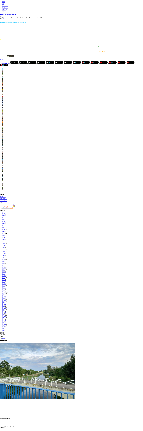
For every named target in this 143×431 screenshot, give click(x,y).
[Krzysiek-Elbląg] (72, 186)
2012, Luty (3, 321)
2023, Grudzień (3, 233)
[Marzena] (72, 171)
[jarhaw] (72, 102)
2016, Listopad (3, 283)
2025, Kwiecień (4, 222)
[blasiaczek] (72, 96)
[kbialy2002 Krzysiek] (14, 63)
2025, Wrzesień (3, 219)
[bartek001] (72, 86)
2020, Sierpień (3, 255)
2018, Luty (3, 273)
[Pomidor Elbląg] (72, 158)
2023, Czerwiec (4, 237)
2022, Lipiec (3, 244)
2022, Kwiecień (4, 246)
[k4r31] (72, 127)
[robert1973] (72, 75)
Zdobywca (2, 197)
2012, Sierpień (3, 317)
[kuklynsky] (72, 91)
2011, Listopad (3, 323)
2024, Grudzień (3, 225)
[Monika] (72, 167)
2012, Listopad (3, 315)
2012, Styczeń (3, 322)
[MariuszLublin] (72, 153)
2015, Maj (3, 295)
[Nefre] (72, 138)
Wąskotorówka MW (4, 9)
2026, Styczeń (3, 216)
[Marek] (72, 175)
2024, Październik (4, 226)
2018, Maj (3, 271)
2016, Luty (3, 289)
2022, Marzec (3, 247)
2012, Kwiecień (4, 320)
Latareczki (3, 4)
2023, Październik (4, 234)
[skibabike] (72, 69)
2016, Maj (3, 287)
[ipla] (72, 140)
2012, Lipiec (3, 318)
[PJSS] (72, 149)
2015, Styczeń (3, 298)
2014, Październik (4, 300)
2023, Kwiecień (4, 238)
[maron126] (72, 151)
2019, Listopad (3, 259)
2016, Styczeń (3, 290)
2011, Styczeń (3, 330)
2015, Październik (4, 292)
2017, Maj (3, 279)
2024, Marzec (3, 231)
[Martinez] (72, 107)
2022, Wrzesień (3, 243)
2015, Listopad (3, 291)
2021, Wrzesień (3, 251)
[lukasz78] (72, 120)
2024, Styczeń (3, 232)
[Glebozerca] (72, 111)
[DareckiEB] (72, 84)
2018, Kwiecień (4, 272)
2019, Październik (4, 260)
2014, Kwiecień (4, 304)
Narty (2, 5)
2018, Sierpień (3, 269)
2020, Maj (3, 257)
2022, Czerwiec (4, 245)
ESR (0, 47)
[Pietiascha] (72, 166)
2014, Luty (3, 305)
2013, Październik (4, 308)
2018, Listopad (3, 267)
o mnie (3, 18)
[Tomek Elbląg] (72, 155)
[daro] (72, 95)
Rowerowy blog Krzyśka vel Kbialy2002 (8, 14)
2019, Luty (3, 265)
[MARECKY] (72, 82)
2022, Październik (4, 242)
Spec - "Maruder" (3, 199)
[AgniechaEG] (72, 115)
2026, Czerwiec (4, 213)
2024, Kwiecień (4, 230)
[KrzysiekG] (72, 146)
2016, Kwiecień (4, 288)
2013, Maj (3, 311)
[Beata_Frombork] (72, 191)
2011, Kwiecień (4, 328)
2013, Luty (3, 313)
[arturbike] (72, 104)
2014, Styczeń (3, 306)
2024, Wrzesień (3, 227)
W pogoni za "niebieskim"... (5, 8)
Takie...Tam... (3, 7)
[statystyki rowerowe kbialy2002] (5, 63)
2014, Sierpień (3, 301)
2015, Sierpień (3, 293)
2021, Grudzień (3, 249)
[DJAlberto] (72, 98)
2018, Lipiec (3, 270)
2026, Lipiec (3, 212)
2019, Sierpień (3, 261)
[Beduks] (72, 147)
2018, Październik (4, 268)
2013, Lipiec (3, 310)
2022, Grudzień (3, 241)
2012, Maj (3, 319)
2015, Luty (3, 297)
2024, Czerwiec (4, 229)
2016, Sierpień (3, 285)
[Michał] (72, 184)
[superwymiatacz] (72, 124)
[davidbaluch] (72, 126)
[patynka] (72, 189)
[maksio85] (72, 131)
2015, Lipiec (3, 294)
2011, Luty (3, 329)
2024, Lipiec (3, 228)
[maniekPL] (72, 87)
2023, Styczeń (3, 240)
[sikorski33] (72, 116)
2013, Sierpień (3, 309)
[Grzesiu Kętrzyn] (72, 178)
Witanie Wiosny (4, 10)
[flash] (72, 135)
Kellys (2, 196)
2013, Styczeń (3, 314)
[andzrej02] (72, 106)
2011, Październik (4, 324)
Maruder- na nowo (3, 198)
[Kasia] (72, 144)
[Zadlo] (72, 122)
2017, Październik (4, 276)
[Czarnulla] (72, 93)
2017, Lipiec (3, 278)
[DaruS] (72, 136)
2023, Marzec (3, 239)
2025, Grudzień (3, 217)
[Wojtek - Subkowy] (72, 162)
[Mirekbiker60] (72, 89)
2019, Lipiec (3, 262)
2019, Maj (3, 263)
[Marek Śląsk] (72, 156)
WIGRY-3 (2, 200)
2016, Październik (4, 284)
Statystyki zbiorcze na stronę (3, 59)
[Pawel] (72, 177)
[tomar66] (72, 76)
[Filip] (72, 182)
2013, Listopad (3, 307)
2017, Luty (3, 281)
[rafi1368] (72, 73)
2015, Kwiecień (4, 296)
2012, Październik (4, 316)
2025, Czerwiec (4, 221)
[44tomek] (72, 113)
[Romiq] (72, 129)
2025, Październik (4, 218)
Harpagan (3, 3)
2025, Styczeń (3, 224)
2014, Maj (3, 303)
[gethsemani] (72, 100)
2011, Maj (3, 327)
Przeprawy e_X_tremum (5, 6)
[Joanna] (72, 180)
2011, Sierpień (3, 325)
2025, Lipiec (3, 220)
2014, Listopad (3, 299)
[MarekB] (72, 78)
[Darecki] (72, 80)
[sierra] (72, 133)
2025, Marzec (3, 223)
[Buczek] (72, 164)
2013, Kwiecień (4, 312)
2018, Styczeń (3, 274)
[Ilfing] (72, 118)
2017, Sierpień (3, 277)
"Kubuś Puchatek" (3, 201)
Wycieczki (3, 11)
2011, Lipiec (3, 326)
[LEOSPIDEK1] (72, 142)
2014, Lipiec (3, 302)
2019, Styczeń (3, 266)
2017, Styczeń (3, 282)
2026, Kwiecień (4, 214)
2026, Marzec (3, 215)
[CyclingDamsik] (72, 187)
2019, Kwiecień (4, 264)
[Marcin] (72, 173)
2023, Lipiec (3, 236)
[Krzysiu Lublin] (72, 160)
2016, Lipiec (3, 286)
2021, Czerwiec (4, 253)
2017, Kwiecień (4, 280)
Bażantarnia (3, 1)
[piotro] (72, 71)
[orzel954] (72, 109)
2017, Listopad (3, 275)
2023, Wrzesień (3, 235)
